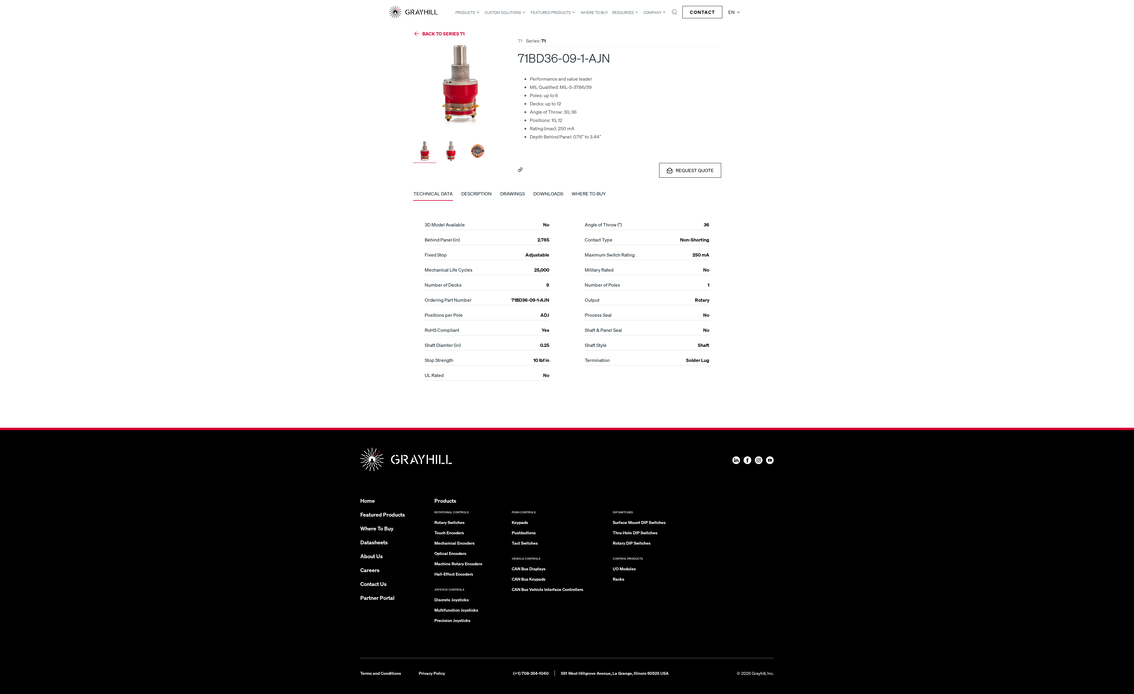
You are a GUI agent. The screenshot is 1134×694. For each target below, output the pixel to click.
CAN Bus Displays (528, 568)
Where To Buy (594, 12)
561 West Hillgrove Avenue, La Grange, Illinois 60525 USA (615, 673)
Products (465, 12)
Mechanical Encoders (454, 543)
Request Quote (695, 170)
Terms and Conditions (380, 673)
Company (652, 12)
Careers (369, 569)
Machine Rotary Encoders (458, 563)
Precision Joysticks (452, 620)
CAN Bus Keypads (528, 579)
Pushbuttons (524, 532)
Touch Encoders (449, 532)
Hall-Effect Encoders (453, 574)
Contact (702, 12)
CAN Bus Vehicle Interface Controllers (547, 589)
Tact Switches (525, 543)
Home (367, 500)
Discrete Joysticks (451, 599)
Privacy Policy (432, 673)
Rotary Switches (449, 522)
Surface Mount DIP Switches (639, 522)
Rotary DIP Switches (632, 543)
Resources (623, 12)
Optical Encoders (450, 553)
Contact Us (373, 583)
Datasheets (374, 542)
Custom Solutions (503, 12)
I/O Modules (624, 568)
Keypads (520, 522)
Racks (618, 579)
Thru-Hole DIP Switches (635, 532)
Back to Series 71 (443, 33)
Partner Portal (377, 597)
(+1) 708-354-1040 (531, 673)
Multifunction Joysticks (456, 610)
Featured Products (551, 12)
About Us (371, 556)
